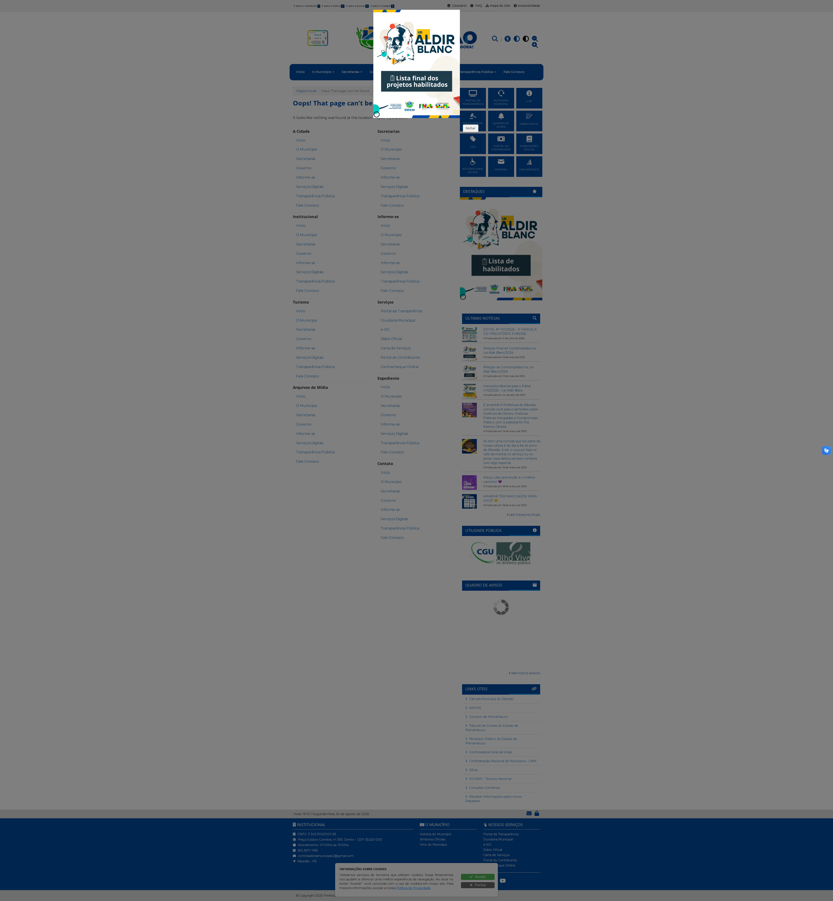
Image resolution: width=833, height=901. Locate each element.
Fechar (471, 128)
